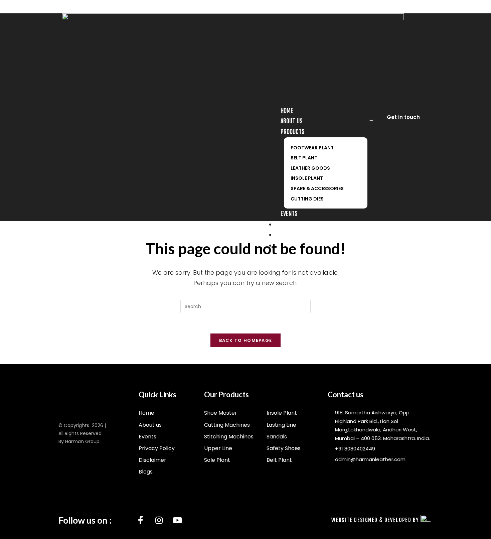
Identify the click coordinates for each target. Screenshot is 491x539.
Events (289, 213)
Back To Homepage (245, 340)
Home (287, 110)
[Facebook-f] (140, 520)
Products (293, 131)
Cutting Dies (307, 198)
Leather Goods (310, 168)
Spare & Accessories (317, 188)
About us (292, 121)
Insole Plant (307, 178)
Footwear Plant (312, 147)
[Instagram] (159, 520)
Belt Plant (304, 157)
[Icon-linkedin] (122, 520)
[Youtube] (177, 520)
